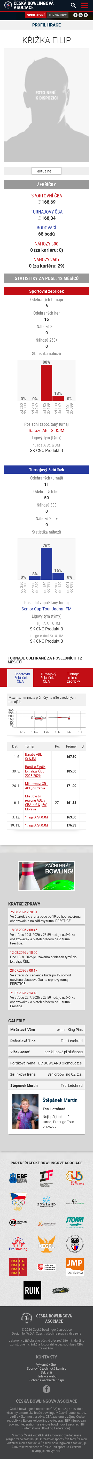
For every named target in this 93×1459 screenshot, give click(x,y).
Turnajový (57, 14)
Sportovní (36, 14)
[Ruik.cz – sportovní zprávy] (32, 1290)
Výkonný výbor (46, 1364)
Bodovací (46, 227)
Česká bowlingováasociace (54, 1318)
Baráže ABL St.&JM (46, 430)
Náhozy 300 (46, 244)
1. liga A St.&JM (36, 817)
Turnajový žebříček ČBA (48, 677)
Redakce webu (47, 1376)
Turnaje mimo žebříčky (73, 677)
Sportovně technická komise (46, 1368)
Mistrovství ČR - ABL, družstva (36, 785)
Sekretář (46, 1372)
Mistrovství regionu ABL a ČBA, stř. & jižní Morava (36, 803)
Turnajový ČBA (47, 212)
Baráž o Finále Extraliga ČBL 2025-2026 (35, 771)
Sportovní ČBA (46, 195)
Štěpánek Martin (60, 1100)
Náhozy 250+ (47, 259)
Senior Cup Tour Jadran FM (46, 609)
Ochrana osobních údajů (46, 1380)
